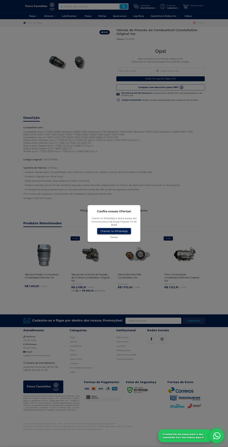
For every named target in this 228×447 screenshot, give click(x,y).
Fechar (114, 237)
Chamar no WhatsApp (114, 231)
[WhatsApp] (216, 435)
